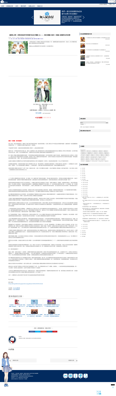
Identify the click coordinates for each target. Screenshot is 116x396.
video (103, 159)
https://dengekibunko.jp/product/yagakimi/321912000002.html (25, 283)
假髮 (93, 127)
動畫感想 (90, 153)
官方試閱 (38, 113)
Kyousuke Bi (94, 157)
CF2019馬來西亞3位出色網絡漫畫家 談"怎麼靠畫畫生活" (96, 49)
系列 (17, 6)
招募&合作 (32, 6)
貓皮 (96, 153)
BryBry (13, 37)
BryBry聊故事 (16, 288)
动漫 (106, 161)
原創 (19, 38)
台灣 (92, 159)
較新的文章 (15, 360)
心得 (13, 38)
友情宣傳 (83, 153)
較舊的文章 (71, 360)
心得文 (16, 38)
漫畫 (87, 155)
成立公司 (84, 127)
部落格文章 (10, 6)
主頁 (2, 6)
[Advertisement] (42, 65)
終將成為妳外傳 (28, 38)
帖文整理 (94, 151)
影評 (82, 157)
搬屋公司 (87, 127)
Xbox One (94, 161)
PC (104, 157)
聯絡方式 (40, 6)
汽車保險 (91, 127)
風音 (87, 159)
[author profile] (12, 339)
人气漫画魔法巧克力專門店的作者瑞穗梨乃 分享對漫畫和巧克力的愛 (98, 37)
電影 (82, 159)
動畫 (105, 151)
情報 (102, 155)
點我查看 (79, 17)
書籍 (92, 155)
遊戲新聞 (88, 161)
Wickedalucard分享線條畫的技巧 (92, 43)
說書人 (97, 159)
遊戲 (100, 151)
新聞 (107, 155)
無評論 (18, 37)
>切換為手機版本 (103, 4)
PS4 (83, 155)
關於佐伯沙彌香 (37, 38)
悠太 (82, 161)
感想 (32, 38)
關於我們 (23, 6)
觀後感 (107, 153)
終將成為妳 (22, 38)
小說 (11, 38)
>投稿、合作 (112, 4)
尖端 (99, 157)
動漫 (101, 153)
